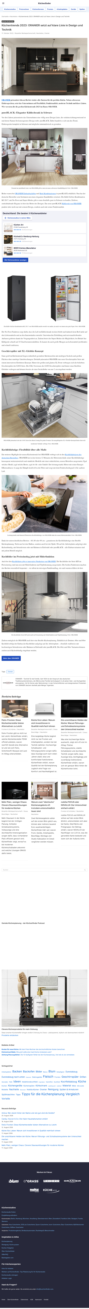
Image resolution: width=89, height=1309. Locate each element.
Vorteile (6, 1098)
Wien (50, 1218)
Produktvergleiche (15, 1230)
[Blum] (13, 1183)
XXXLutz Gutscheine (28, 1224)
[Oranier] (72, 1183)
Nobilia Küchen (33, 1090)
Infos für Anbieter (7, 1268)
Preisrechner (24, 9)
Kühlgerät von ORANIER (71, 203)
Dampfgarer (60, 1072)
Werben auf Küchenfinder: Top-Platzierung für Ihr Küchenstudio (23, 1272)
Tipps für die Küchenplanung (43, 1094)
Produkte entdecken (10, 1035)
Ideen (17, 1081)
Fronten (50, 9)
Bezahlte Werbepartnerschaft (25, 33)
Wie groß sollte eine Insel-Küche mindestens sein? (27, 1052)
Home (3, 1299)
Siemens (5, 1221)
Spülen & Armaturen (69, 1089)
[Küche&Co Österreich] (51, 1192)
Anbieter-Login (7, 1278)
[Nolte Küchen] (34, 1192)
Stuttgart (74, 1218)
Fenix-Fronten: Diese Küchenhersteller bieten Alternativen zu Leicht (13, 723)
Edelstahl (28, 1077)
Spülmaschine (8, 1094)
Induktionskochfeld (30, 1082)
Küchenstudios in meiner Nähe (19, 218)
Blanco (45, 1072)
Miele (74, 1086)
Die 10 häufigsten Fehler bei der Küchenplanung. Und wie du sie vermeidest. (38, 1055)
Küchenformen (38, 9)
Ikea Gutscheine (14, 1224)
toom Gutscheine (55, 1224)
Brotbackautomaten (28, 1230)
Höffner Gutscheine (16, 1227)
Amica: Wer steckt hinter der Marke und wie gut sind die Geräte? (28, 1113)
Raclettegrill (40, 1230)
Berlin (13, 1218)
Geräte (73, 9)
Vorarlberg (33, 1218)
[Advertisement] (44, 897)
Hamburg (19, 1218)
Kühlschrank (41, 1085)
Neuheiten (13, 16)
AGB (31, 1299)
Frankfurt (64, 1218)
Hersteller (5, 1082)
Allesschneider (49, 1230)
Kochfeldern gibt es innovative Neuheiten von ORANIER (34, 561)
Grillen (83, 1077)
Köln (69, 1218)
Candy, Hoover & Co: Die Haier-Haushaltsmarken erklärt (25, 1119)
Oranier (46, 33)
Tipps (18, 1094)
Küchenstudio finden (9, 1212)
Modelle (5, 1090)
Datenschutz (24, 1299)
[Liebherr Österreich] (52, 1183)
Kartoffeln (49, 1082)
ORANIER (6, 100)
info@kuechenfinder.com (44, 1289)
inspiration (42, 1082)
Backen (17, 1071)
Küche (82, 1081)
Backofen (29, 1071)
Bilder (39, 1071)
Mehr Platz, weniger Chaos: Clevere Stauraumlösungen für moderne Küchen (14, 805)
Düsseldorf (56, 1218)
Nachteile (14, 1089)
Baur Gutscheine (67, 1224)
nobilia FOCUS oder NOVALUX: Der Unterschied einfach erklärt (73, 805)
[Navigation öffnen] (3, 3)
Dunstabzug (71, 1071)
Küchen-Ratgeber (8, 1248)
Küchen (4, 1086)
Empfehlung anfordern (9, 1215)
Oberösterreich (43, 1218)
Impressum (38, 1299)
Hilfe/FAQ (5, 1254)
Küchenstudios (10, 9)
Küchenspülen (29, 1086)
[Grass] (31, 1183)
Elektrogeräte (37, 1077)
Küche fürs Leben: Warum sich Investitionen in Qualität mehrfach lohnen (43, 723)
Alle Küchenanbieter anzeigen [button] (15, 260)
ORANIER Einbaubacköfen (25, 193)
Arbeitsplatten (62, 9)
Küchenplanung (7, 1241)
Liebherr (59, 1086)
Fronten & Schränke (9, 729)
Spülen (82, 9)
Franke (80, 1218)
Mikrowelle (80, 1086)
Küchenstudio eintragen (10, 1275)
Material (67, 1085)
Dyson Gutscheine (42, 1224)
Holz (10, 1082)
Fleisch (48, 1076)
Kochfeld (57, 1082)
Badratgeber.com (7, 1258)
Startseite (5, 16)
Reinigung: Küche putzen (10, 1244)
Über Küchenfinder (8, 1251)
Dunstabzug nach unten (13, 1077)
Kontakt (46, 1299)
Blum (52, 1071)
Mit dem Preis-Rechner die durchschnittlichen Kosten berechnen (33, 1049)
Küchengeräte (15, 1085)
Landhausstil (52, 1086)
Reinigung (53, 1089)
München (26, 1218)
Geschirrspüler (70, 1076)
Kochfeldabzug (69, 1081)
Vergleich (73, 1094)
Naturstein (23, 1090)
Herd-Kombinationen (48, 193)
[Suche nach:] (44, 870)
